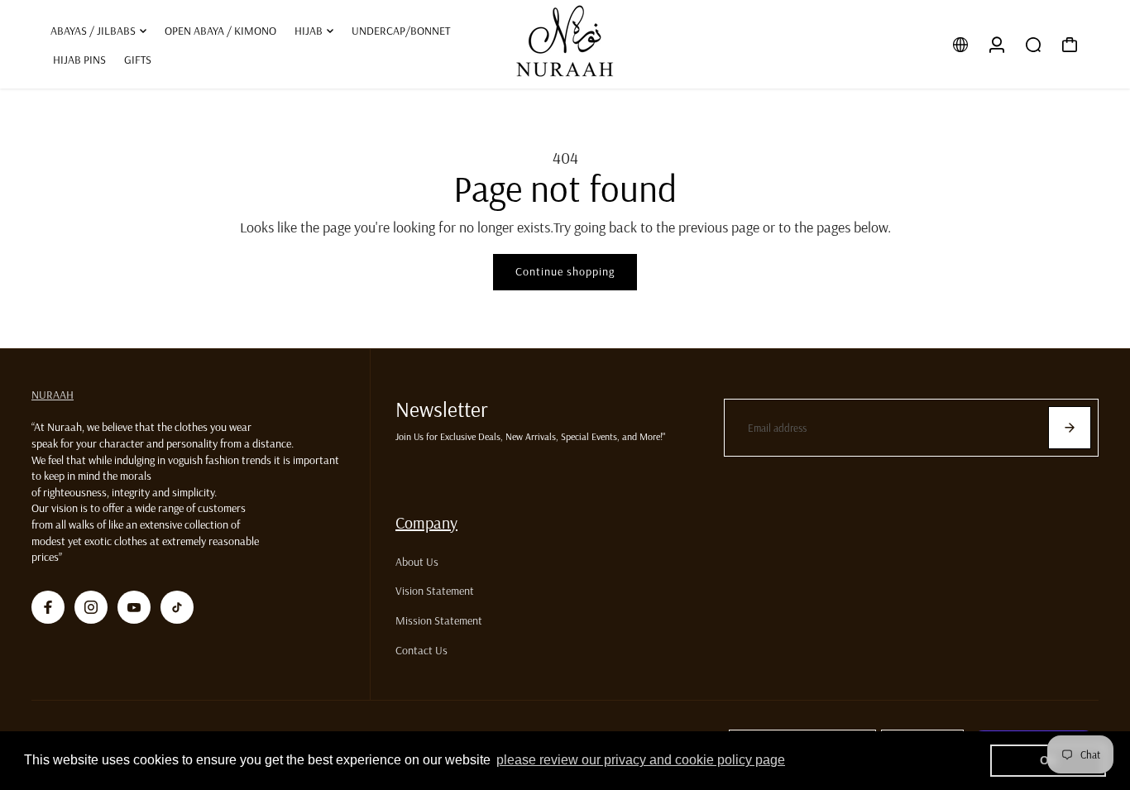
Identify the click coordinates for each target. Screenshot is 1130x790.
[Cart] (1069, 44)
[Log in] (996, 44)
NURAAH (52, 394)
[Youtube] (134, 607)
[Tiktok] (177, 607)
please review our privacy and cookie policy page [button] (640, 760)
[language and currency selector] (960, 44)
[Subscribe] (1069, 427)
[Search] (1033, 44)
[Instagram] (91, 607)
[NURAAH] (565, 44)
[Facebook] (48, 607)
